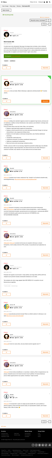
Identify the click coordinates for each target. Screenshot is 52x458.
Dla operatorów (27, 433)
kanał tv (6, 60)
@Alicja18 (6, 90)
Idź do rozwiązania (45, 17)
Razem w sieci (25, 450)
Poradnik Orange (33, 451)
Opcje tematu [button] (5, 10)
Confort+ (26, 451)
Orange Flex (3, 450)
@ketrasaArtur (10, 209)
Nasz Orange (5, 6)
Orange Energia (41, 451)
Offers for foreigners (15, 455)
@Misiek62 (6, 243)
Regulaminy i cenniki (5, 436)
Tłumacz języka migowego (18, 451)
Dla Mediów (27, 436)
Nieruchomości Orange (5, 455)
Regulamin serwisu (13, 453)
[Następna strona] (49, 24)
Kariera (39, 436)
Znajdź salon (16, 433)
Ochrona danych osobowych (42, 453)
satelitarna (12, 60)
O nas (39, 433)
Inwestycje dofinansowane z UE (27, 455)
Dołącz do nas (33, 2)
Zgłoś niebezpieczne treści (6, 451)
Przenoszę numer (4, 433)
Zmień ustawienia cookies (35, 450)
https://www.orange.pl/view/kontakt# (14, 315)
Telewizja (19, 6)
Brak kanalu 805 (9, 41)
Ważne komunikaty (4, 453)
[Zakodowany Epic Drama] (47, 20)
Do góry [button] (4, 426)
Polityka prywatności (31, 453)
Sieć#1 (9, 450)
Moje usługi (12, 6)
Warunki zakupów (22, 453)
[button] (49, 32)
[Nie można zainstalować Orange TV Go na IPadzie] (49, 20)
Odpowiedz (45, 67)
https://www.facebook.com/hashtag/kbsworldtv (26, 179)
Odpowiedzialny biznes (16, 450)
